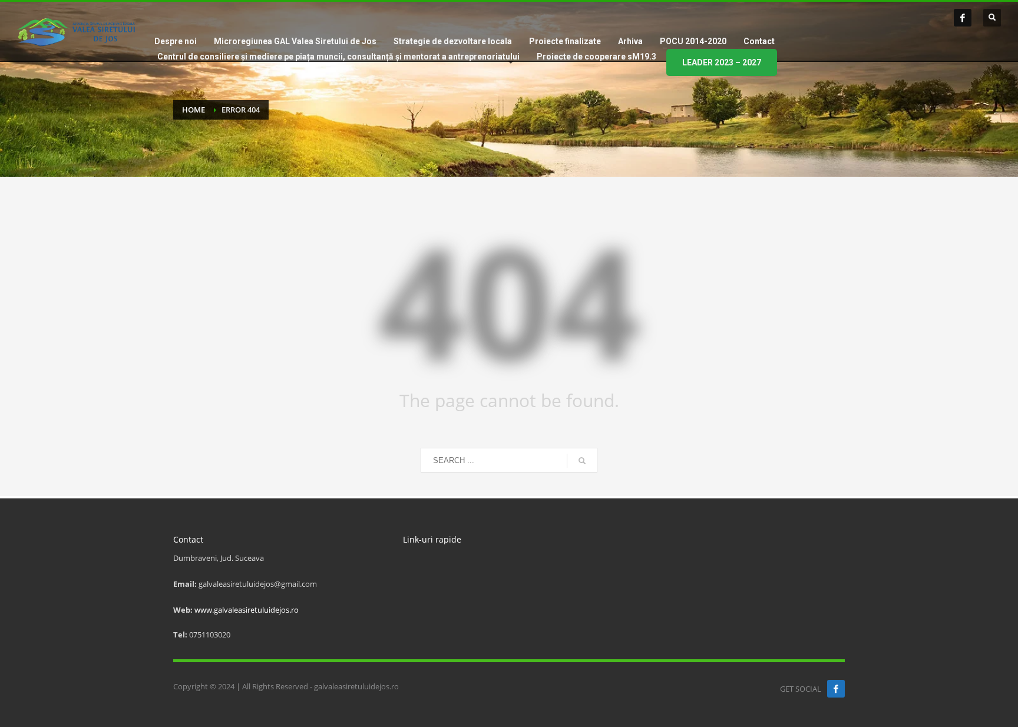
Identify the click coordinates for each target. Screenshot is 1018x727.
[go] (582, 460)
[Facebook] (962, 18)
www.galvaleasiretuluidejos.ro (246, 609)
